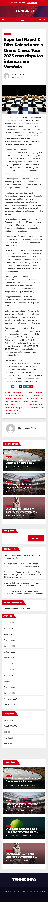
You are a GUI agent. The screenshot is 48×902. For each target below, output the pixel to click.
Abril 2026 (8, 634)
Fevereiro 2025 (10, 687)
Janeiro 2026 (9, 646)
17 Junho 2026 (14, 810)
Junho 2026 (9, 623)
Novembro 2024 (10, 699)
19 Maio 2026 (13, 835)
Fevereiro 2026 (10, 640)
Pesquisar (8, 531)
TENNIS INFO (24, 11)
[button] (40, 19)
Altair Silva (25, 491)
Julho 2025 (8, 664)
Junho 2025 (9, 670)
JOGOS (7, 732)
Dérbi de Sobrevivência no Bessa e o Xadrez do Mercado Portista (23, 462)
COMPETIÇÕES (11, 726)
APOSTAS (8, 720)
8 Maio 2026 (12, 861)
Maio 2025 (8, 675)
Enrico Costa (20, 75)
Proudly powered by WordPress (13, 891)
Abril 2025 (8, 681)
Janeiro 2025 (9, 693)
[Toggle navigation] (22, 19)
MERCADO (8, 738)
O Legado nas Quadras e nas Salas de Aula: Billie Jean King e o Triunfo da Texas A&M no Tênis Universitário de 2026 (22, 574)
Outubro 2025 (9, 652)
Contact (24, 897)
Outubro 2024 (9, 705)
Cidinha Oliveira (27, 467)
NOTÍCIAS (7, 34)
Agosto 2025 (9, 658)
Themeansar (41, 891)
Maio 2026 (8, 628)
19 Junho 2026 (14, 785)
